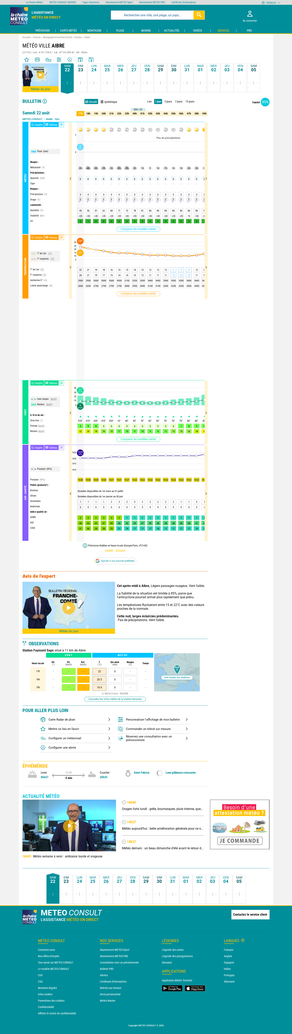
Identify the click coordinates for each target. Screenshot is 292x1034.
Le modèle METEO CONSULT (53, 968)
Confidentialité (46, 1007)
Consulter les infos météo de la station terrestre (115, 699)
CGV (40, 975)
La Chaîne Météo (34, 2)
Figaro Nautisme (90, 2)
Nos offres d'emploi (48, 956)
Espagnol (229, 962)
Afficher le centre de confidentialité (57, 1013)
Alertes (104, 975)
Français (228, 949)
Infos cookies (45, 994)
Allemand (229, 981)
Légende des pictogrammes (177, 956)
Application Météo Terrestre (177, 980)
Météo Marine (107, 1000)
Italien (227, 968)
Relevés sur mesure (110, 988)
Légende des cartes (173, 949)
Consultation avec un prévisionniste (119, 962)
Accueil (26, 37)
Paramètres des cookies (51, 1000)
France (36, 37)
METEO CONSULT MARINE (62, 2)
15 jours (190, 101)
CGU (40, 981)
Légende (109, 550)
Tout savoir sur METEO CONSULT (55, 962)
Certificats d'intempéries (113, 981)
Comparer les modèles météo (138, 229)
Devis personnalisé (110, 994)
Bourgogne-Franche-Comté (57, 37)
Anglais (228, 956)
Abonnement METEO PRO (114, 956)
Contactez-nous (46, 949)
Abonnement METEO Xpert (114, 949)
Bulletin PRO (106, 968)
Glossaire (120, 550)
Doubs (78, 37)
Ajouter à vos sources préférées (117, 561)
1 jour (158, 101)
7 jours (178, 101)
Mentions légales (47, 988)
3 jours (168, 101)
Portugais (229, 975)
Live (149, 101)
